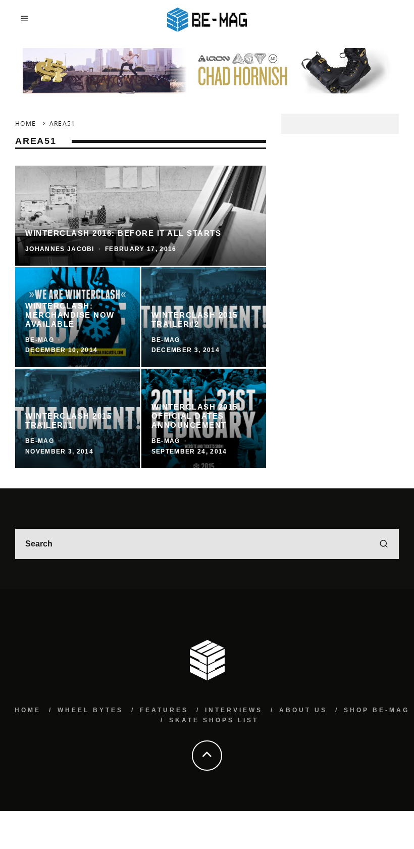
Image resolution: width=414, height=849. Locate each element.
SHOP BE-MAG (376, 710)
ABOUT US (303, 710)
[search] (384, 544)
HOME (28, 710)
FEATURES (164, 710)
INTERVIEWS (234, 710)
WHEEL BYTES (90, 710)
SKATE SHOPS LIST (213, 720)
